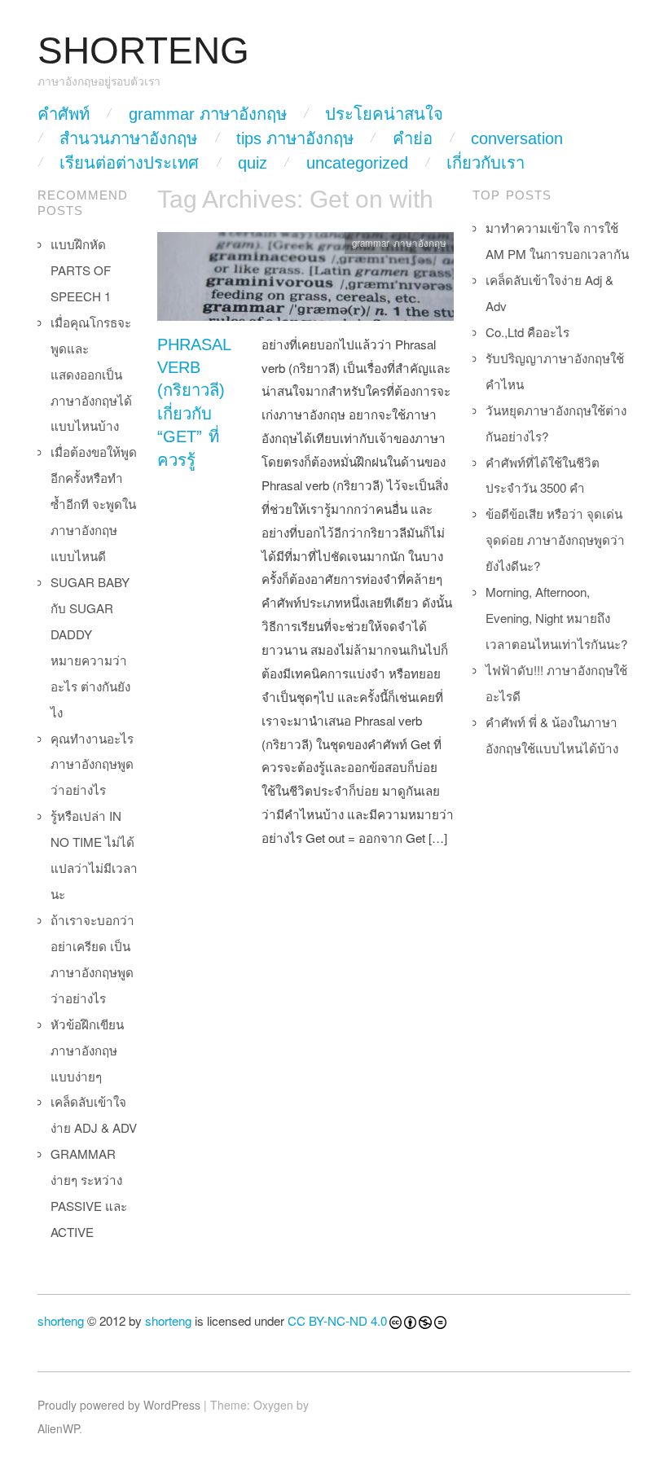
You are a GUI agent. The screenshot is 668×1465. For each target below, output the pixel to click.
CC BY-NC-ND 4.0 (337, 1320)
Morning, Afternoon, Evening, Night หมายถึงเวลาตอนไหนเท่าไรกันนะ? (556, 617)
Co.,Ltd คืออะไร (527, 331)
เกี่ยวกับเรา (485, 163)
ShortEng (143, 51)
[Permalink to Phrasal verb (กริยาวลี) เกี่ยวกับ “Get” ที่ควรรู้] (305, 280)
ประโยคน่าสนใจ (384, 114)
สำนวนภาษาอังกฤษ (128, 138)
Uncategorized (357, 163)
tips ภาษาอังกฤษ (295, 138)
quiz (252, 163)
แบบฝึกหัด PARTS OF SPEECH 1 (81, 270)
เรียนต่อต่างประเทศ (129, 163)
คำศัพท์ (63, 114)
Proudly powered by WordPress (118, 1405)
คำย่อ (413, 138)
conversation (517, 138)
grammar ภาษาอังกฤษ (208, 114)
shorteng (60, 1320)
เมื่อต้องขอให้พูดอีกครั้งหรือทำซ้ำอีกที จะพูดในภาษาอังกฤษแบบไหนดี (94, 503)
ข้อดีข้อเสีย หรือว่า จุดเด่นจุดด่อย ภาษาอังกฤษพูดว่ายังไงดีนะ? (555, 539)
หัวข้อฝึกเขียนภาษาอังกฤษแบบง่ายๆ (87, 1050)
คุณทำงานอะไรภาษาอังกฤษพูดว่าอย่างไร (92, 764)
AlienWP (58, 1428)
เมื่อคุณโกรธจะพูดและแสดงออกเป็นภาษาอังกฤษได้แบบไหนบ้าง (91, 374)
